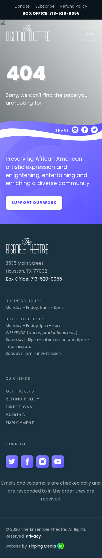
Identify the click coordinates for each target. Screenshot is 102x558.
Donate (22, 6)
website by (31, 546)
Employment (20, 423)
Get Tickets (20, 391)
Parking (15, 415)
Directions (19, 407)
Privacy (33, 536)
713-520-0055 (46, 279)
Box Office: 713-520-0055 (50, 13)
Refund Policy (73, 6)
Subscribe (45, 6)
